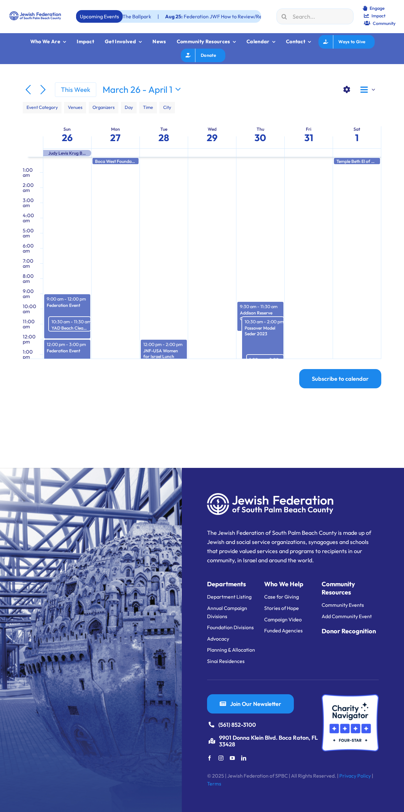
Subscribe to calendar (340, 378)
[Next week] (43, 89)
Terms (214, 783)
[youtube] (232, 758)
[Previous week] (28, 89)
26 (67, 138)
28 (163, 138)
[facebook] (209, 758)
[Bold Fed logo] (35, 14)
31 (308, 138)
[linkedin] (243, 758)
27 (115, 138)
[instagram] (220, 758)
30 (260, 138)
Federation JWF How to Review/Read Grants (197, 16)
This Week (75, 89)
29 (212, 138)
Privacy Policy (355, 776)
